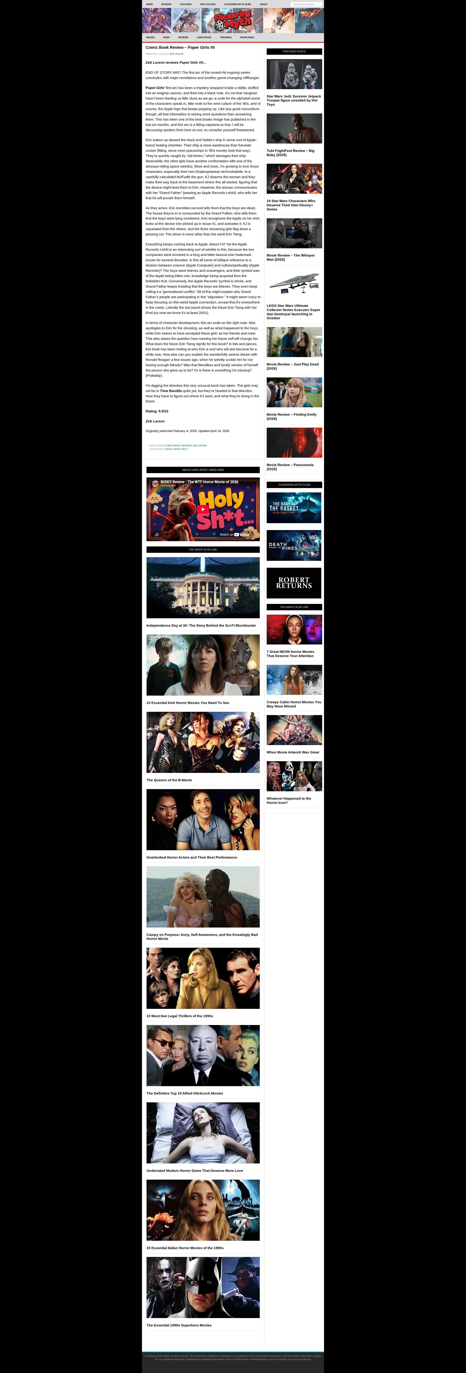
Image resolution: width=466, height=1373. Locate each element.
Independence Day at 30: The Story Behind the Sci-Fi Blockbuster (201, 625)
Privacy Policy (260, 1359)
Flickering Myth (233, 20)
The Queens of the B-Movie (169, 780)
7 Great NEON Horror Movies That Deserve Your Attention (290, 654)
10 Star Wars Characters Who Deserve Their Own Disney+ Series (291, 205)
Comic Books (173, 445)
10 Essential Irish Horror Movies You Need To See (188, 703)
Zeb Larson (200, 445)
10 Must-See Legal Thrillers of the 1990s (180, 1016)
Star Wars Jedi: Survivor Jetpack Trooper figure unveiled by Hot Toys (294, 100)
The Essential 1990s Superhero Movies (179, 1325)
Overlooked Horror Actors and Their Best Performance (192, 857)
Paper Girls (180, 449)
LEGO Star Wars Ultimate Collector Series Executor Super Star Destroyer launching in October (293, 312)
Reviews (187, 445)
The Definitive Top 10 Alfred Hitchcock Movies (185, 1093)
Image (168, 449)
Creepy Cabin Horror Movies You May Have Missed (294, 704)
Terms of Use (242, 1359)
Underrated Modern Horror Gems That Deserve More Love (195, 1171)
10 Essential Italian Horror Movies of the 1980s (185, 1248)
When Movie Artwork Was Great (293, 752)
